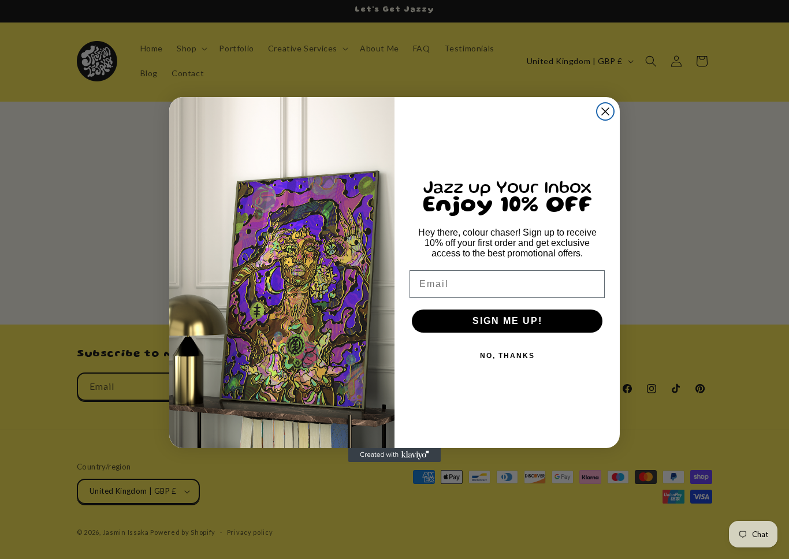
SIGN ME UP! (507, 321)
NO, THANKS (507, 356)
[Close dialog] (605, 111)
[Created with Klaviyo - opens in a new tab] (394, 455)
